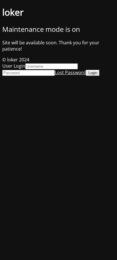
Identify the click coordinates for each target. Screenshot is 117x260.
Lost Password (70, 72)
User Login (13, 66)
